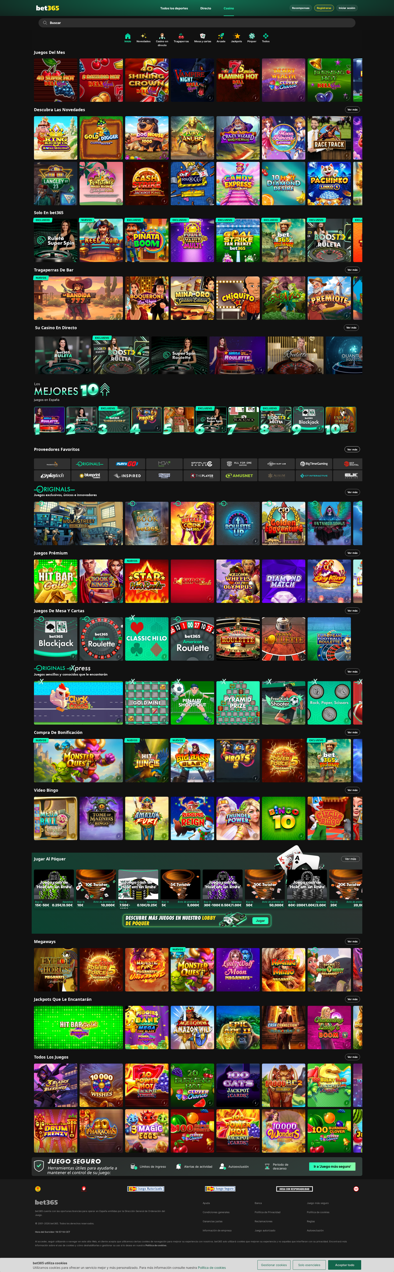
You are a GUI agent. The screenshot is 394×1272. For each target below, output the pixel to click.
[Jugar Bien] (220, 1189)
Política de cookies (212, 1267)
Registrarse (324, 8)
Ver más (352, 109)
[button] (73, 97)
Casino (229, 8)
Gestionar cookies (274, 1265)
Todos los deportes (174, 8)
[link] (55, 80)
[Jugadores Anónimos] (38, 1189)
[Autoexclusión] (84, 1189)
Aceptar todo (344, 1265)
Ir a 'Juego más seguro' (332, 1166)
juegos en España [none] (46, 400)
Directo (205, 8)
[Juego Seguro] (145, 1189)
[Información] (87, 370)
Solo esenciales (309, 1265)
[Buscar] (45, 22)
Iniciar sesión (347, 8)
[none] (198, 390)
